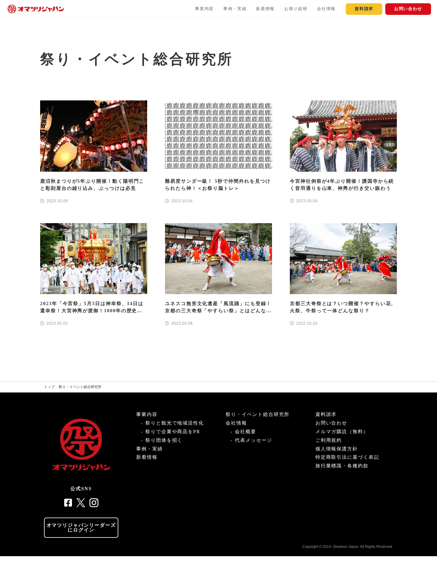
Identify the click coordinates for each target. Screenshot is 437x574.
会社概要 (245, 431)
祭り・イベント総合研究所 (80, 387)
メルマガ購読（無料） (342, 431)
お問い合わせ (408, 9)
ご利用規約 (328, 440)
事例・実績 (234, 9)
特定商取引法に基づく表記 (347, 457)
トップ (49, 387)
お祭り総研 (295, 9)
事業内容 (204, 9)
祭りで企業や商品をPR (172, 431)
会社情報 (326, 9)
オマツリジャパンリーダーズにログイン (81, 527)
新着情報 (265, 9)
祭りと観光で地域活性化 (174, 422)
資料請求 (364, 9)
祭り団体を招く (164, 440)
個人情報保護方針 (336, 448)
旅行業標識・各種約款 (342, 465)
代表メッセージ (253, 440)
